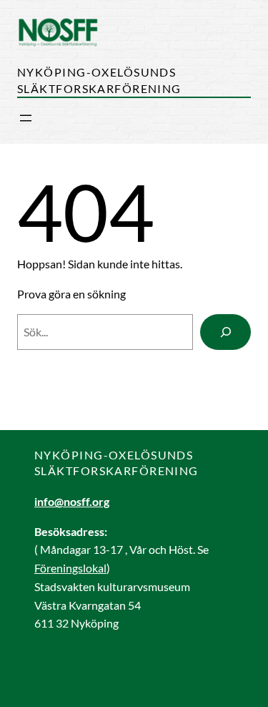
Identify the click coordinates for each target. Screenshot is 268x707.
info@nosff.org (71, 501)
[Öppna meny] (25, 118)
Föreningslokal (70, 568)
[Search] (225, 331)
